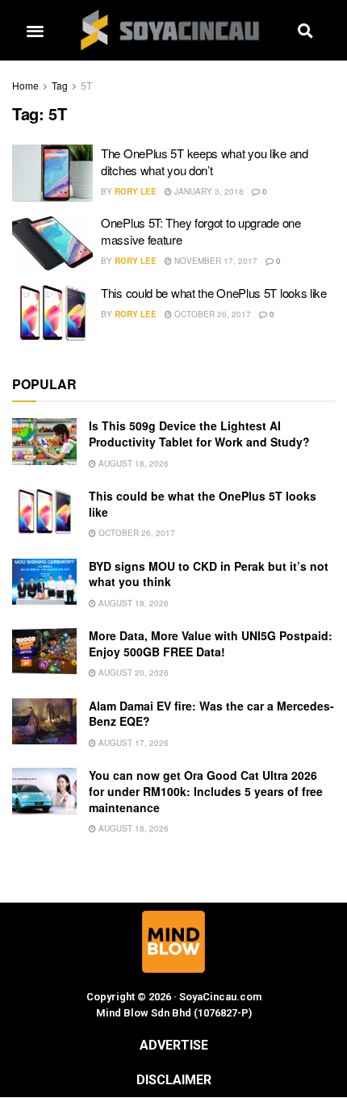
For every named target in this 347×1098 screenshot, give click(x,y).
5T (86, 85)
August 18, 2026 (132, 463)
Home (25, 85)
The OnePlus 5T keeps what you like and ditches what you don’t (204, 161)
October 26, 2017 (211, 314)
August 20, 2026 (132, 672)
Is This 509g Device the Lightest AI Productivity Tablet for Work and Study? (199, 433)
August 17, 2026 (132, 742)
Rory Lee (136, 191)
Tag (60, 85)
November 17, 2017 (214, 260)
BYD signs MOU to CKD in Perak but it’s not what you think (208, 574)
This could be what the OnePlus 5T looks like (214, 292)
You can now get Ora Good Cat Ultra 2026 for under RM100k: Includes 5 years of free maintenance (206, 791)
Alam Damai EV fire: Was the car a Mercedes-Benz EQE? (211, 714)
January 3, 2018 (208, 191)
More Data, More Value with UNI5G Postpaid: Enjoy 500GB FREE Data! (210, 643)
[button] (34, 30)
